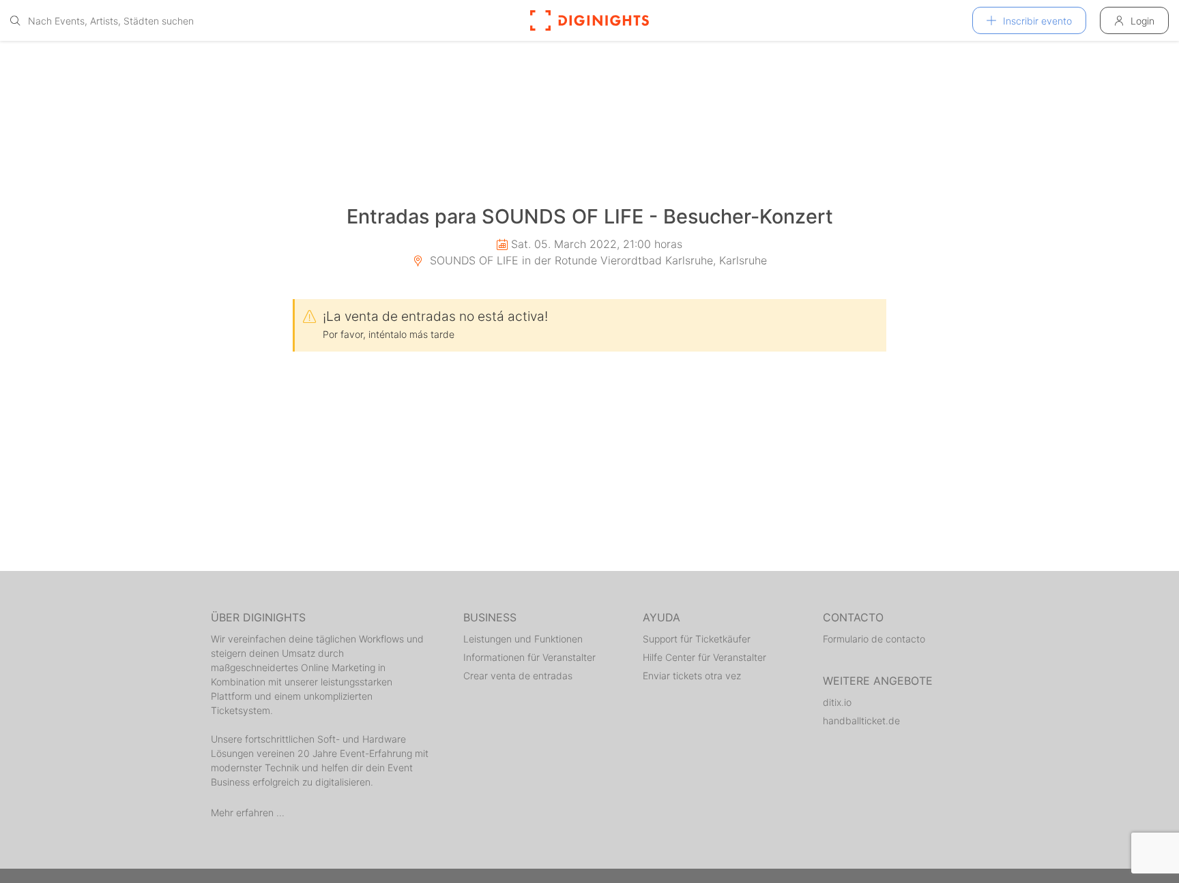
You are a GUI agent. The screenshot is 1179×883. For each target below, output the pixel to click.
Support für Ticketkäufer (697, 639)
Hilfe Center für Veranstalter (704, 657)
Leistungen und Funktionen (523, 639)
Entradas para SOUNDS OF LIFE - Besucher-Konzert (590, 216)
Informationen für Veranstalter (529, 657)
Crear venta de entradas (517, 675)
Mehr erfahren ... (248, 812)
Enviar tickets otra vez (692, 675)
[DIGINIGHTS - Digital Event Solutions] (589, 20)
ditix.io (837, 702)
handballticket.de (861, 720)
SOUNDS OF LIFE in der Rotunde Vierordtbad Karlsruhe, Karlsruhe (596, 260)
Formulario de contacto (874, 639)
